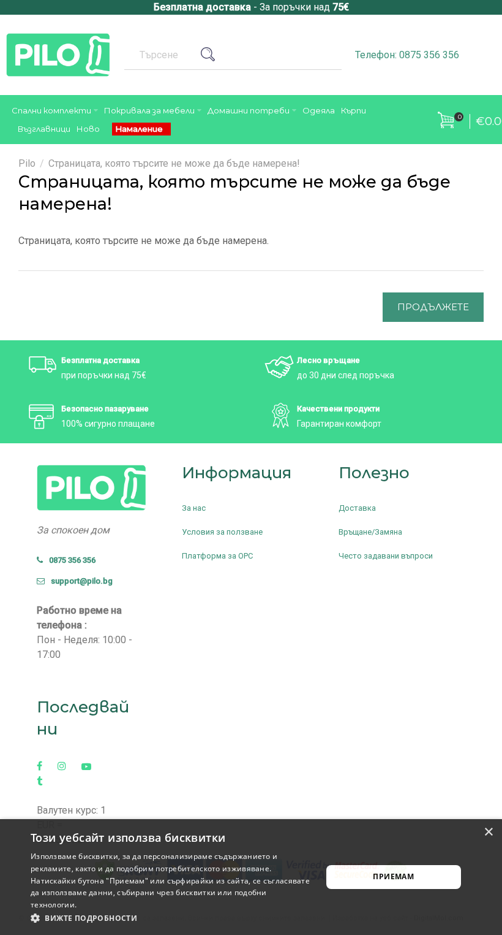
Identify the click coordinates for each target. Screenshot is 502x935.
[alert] (251, 877)
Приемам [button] (393, 876)
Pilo (27, 163)
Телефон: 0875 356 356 (407, 55)
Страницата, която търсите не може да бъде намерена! (174, 163)
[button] (172, 918)
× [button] (488, 832)
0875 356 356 (69, 560)
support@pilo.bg (79, 581)
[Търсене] (212, 54)
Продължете (433, 307)
